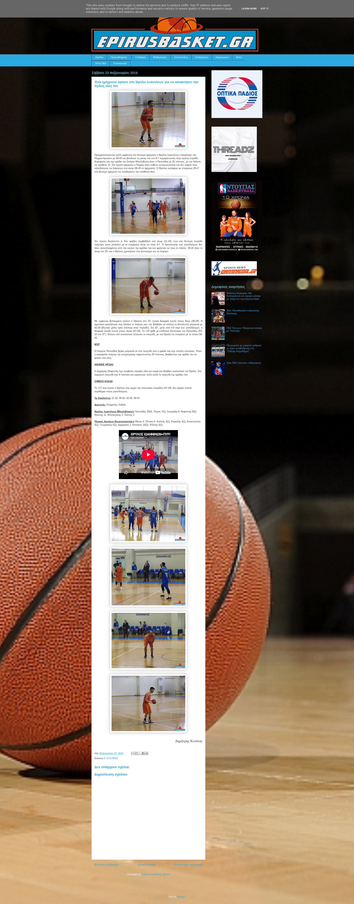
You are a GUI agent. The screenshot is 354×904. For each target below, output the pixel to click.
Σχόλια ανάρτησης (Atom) (156, 874)
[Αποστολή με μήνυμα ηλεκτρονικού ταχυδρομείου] (133, 753)
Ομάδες (99, 57)
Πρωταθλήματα (119, 57)
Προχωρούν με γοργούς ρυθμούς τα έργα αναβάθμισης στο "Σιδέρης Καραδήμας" (244, 348)
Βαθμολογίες (160, 57)
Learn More (249, 8)
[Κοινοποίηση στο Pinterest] (147, 753)
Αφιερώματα (222, 57)
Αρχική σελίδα (146, 864)
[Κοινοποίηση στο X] (140, 753)
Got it (265, 8)
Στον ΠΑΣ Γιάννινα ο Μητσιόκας (244, 362)
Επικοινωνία (120, 63)
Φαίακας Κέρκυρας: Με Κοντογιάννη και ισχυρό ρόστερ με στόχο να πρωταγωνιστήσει (243, 296)
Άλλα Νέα (100, 63)
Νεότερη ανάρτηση (106, 864)
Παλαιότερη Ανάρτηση (188, 864)
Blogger (181, 896)
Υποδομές (140, 57)
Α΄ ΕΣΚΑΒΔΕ (111, 758)
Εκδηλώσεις (201, 57)
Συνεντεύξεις (181, 57)
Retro (239, 57)
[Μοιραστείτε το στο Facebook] (143, 753)
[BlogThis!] (136, 753)
